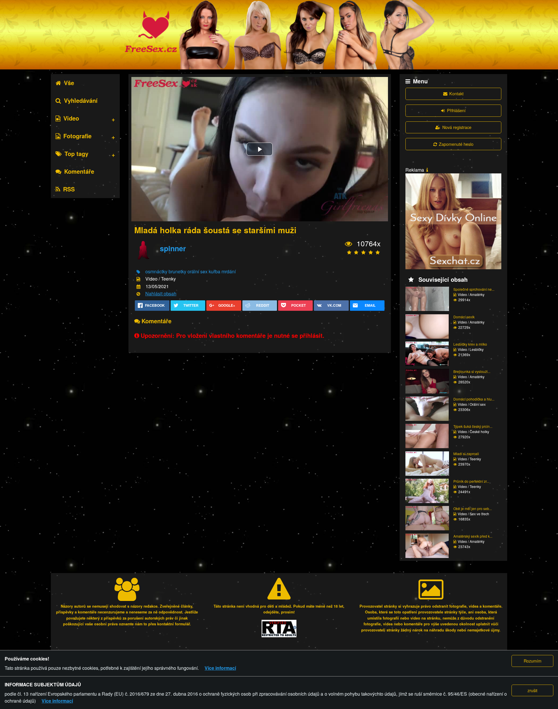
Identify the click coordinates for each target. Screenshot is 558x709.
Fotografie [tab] (77, 136)
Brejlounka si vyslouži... (471, 371)
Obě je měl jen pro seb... (472, 508)
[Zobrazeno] (349, 244)
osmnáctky (156, 271)
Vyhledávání (81, 100)
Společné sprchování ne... (473, 289)
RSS (69, 189)
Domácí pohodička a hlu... (473, 398)
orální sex (197, 271)
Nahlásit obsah (160, 293)
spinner (173, 248)
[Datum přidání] (138, 286)
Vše (69, 82)
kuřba (214, 271)
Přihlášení (456, 110)
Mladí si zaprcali (466, 453)
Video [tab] (71, 118)
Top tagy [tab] (76, 153)
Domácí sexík (464, 316)
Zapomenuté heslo (456, 144)
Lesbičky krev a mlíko (470, 344)
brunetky (177, 271)
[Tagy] (138, 272)
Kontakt (456, 93)
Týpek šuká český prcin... (472, 426)
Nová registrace (456, 127)
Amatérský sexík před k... (472, 536)
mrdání (228, 271)
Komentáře (79, 171)
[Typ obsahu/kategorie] (138, 279)
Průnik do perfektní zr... (471, 481)
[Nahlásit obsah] (138, 294)
